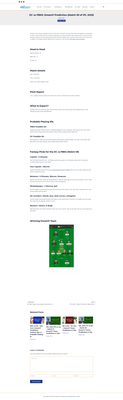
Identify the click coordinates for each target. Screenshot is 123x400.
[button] (51, 7)
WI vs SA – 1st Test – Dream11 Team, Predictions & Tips (69, 328)
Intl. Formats (47, 7)
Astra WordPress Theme (73, 396)
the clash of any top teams (77, 39)
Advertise (85, 7)
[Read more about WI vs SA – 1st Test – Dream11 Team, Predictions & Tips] (69, 320)
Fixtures (92, 7)
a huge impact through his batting (61, 170)
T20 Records (57, 7)
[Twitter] (21, 1)
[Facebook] (19, 1)
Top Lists (39, 7)
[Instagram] (23, 1)
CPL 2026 (77, 7)
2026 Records (68, 7)
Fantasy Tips (61, 20)
